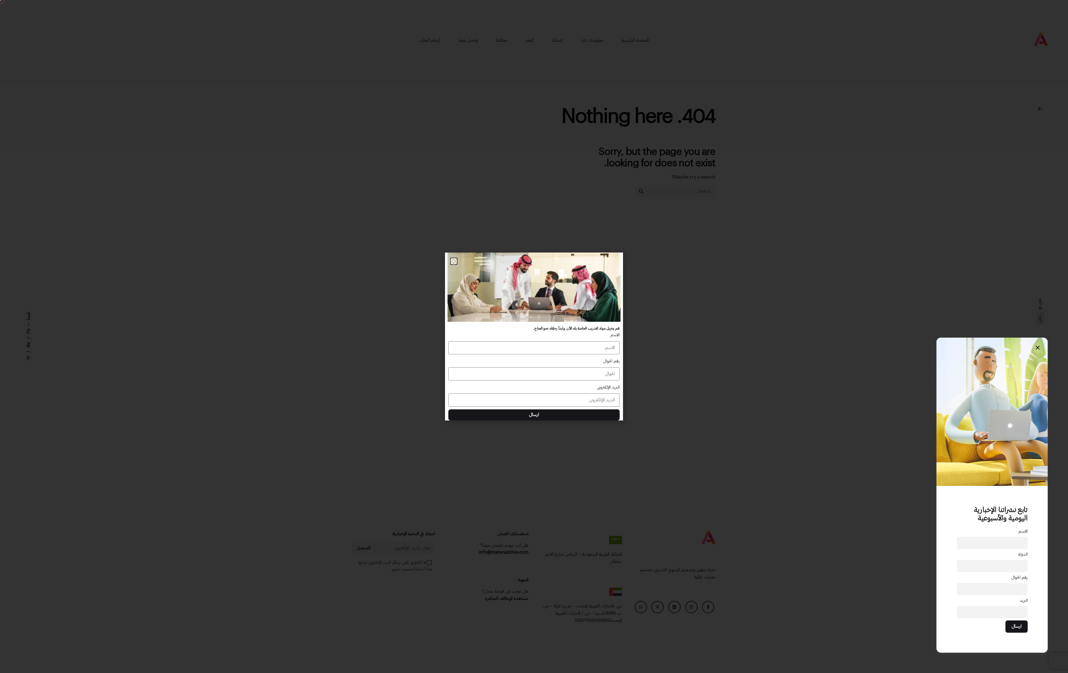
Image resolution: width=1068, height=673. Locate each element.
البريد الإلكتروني (608, 387)
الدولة (1023, 554)
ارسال (1017, 626)
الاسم (1023, 531)
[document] (534, 336)
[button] (454, 261)
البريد (1024, 600)
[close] (1037, 347)
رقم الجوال (1019, 577)
